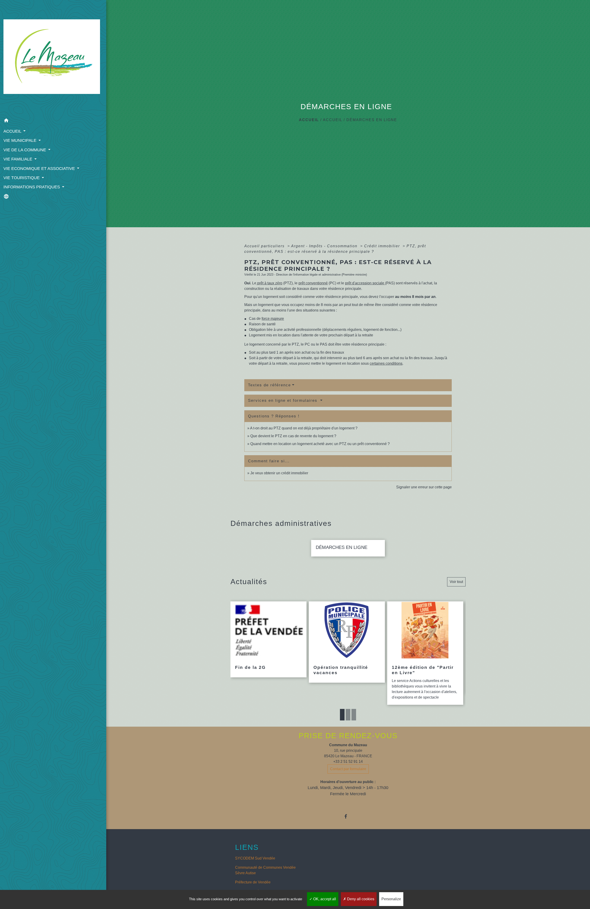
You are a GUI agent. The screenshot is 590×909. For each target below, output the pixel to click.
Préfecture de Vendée (253, 882)
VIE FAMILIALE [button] (18, 159)
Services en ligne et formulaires (283, 400)
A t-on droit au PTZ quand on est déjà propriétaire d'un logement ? (303, 428)
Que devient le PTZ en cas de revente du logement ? (293, 436)
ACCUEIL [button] (12, 131)
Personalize (391, 899)
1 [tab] (342, 714)
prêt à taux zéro (269, 283)
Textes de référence (269, 385)
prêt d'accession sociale (365, 283)
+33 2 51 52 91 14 (348, 761)
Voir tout (456, 582)
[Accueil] (53, 58)
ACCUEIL (332, 120)
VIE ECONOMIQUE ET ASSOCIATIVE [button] (39, 168)
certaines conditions (386, 363)
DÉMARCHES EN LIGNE (371, 120)
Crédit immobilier (382, 246)
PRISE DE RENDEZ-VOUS (348, 735)
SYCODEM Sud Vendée (255, 858)
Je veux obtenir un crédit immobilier (279, 473)
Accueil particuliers (265, 246)
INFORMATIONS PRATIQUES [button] (32, 187)
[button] (53, 121)
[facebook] (348, 816)
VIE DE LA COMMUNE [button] (25, 150)
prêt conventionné (313, 283)
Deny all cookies (360, 899)
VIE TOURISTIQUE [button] (22, 177)
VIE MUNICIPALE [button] (20, 140)
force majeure (273, 318)
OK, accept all (324, 899)
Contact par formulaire (348, 769)
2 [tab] (348, 714)
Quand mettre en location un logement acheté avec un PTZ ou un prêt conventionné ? (320, 444)
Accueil (309, 120)
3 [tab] (353, 714)
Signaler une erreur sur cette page (424, 487)
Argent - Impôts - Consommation (325, 246)
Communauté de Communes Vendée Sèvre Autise (265, 870)
